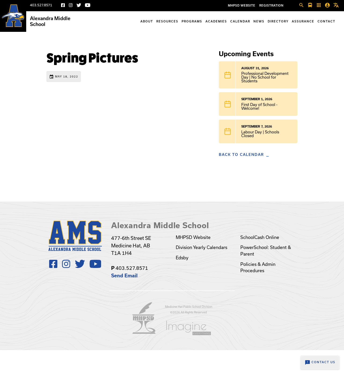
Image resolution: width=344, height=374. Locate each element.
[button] (301, 5)
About (146, 21)
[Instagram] (71, 5)
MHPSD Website (241, 5)
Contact (326, 21)
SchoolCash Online (259, 237)
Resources (167, 21)
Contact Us (320, 362)
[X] (79, 5)
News (258, 21)
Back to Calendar (241, 155)
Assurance (303, 21)
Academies (216, 21)
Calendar (240, 21)
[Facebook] (63, 5)
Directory (278, 21)
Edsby (182, 257)
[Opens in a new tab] (144, 332)
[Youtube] (87, 5)
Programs (192, 21)
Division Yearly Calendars (201, 247)
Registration (271, 5)
